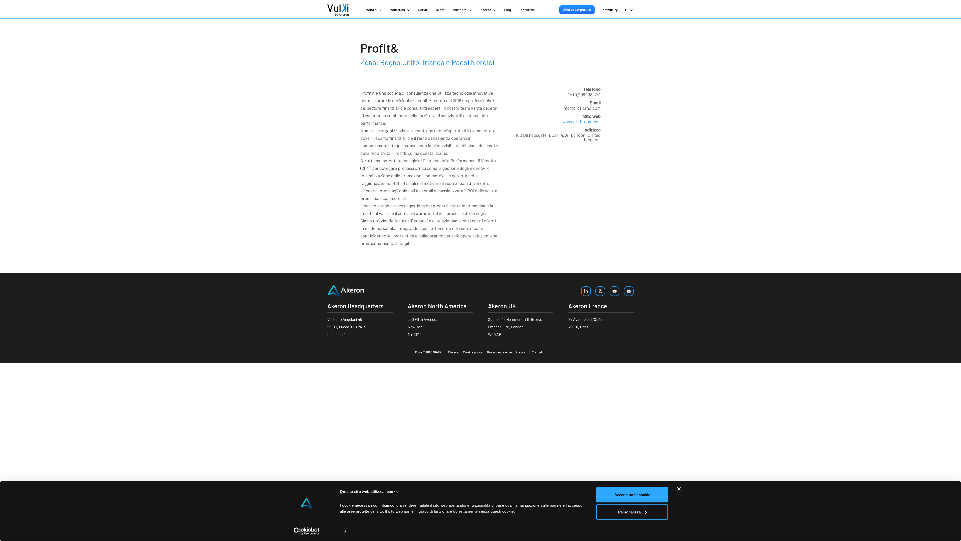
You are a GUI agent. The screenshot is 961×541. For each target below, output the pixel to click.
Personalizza (629, 512)
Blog (507, 10)
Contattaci (527, 10)
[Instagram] (600, 291)
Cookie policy (473, 352)
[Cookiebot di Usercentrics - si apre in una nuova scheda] (307, 531)
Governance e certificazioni (507, 352)
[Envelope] (629, 291)
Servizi (423, 10)
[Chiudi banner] (679, 489)
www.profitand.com (581, 121)
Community (609, 10)
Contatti (538, 352)
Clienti (440, 10)
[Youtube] (614, 291)
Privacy (453, 352)
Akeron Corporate (577, 9)
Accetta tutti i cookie (632, 495)
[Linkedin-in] (586, 291)
